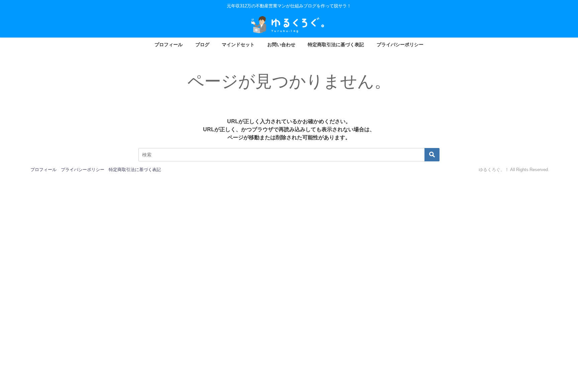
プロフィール (169, 44)
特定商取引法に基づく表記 (336, 44)
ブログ (202, 44)
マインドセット (238, 44)
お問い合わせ (281, 44)
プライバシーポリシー (400, 44)
